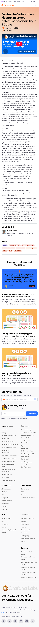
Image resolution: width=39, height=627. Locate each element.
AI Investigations (6, 474)
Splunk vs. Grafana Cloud (29, 577)
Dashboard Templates (28, 498)
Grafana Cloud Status (8, 480)
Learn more (32, 1)
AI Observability (26, 430)
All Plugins (4, 492)
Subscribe (32, 414)
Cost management (31, 248)
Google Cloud (5, 498)
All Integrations (6, 489)
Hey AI (23, 541)
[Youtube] (27, 621)
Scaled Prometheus (27, 451)
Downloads (24, 495)
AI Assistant (5, 438)
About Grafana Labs (27, 518)
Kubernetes (5, 503)
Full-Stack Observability (28, 433)
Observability (18, 250)
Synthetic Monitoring (8, 461)
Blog (2, 521)
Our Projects (25, 489)
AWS (2, 495)
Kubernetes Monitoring (8, 447)
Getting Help (25, 536)
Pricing (3, 433)
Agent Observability (7, 441)
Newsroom (24, 527)
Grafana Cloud (20, 248)
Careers (23, 521)
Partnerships (25, 524)
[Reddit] (32, 621)
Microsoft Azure (6, 500)
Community (5, 524)
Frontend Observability (8, 458)
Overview (4, 430)
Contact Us (24, 533)
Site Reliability (25, 459)
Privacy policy (23, 418)
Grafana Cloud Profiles (28, 245)
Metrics (5, 250)
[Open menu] (36, 5)
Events (3, 527)
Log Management (26, 462)
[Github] (21, 621)
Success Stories (26, 530)
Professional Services (28, 538)
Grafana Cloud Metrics (8, 248)
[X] (9, 621)
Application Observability (9, 444)
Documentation (6, 518)
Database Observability (9, 455)
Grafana (5, 245)
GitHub (23, 492)
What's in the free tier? (8, 435)
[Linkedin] (15, 621)
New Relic (4, 509)
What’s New (5, 477)
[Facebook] (3, 621)
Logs (10, 250)
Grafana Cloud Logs (15, 245)
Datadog (4, 506)
